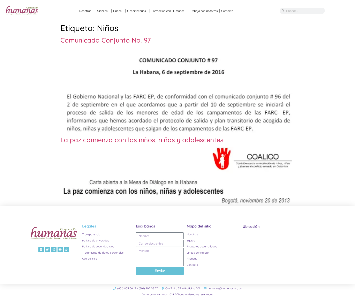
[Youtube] (60, 249)
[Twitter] (47, 249)
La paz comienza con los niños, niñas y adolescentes (141, 140)
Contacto (227, 11)
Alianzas (102, 11)
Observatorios (136, 11)
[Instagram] (53, 249)
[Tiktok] (66, 249)
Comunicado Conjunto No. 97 (105, 40)
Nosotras (85, 11)
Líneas (117, 11)
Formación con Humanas (167, 11)
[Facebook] (41, 249)
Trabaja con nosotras (204, 11)
